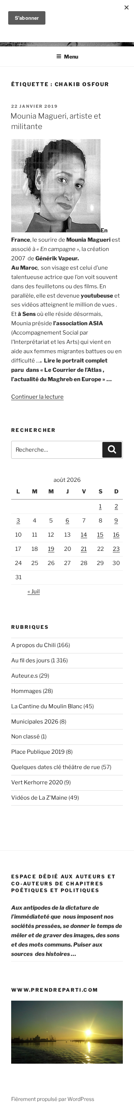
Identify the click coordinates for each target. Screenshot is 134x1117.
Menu (71, 56)
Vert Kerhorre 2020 (37, 782)
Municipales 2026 (34, 721)
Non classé (25, 736)
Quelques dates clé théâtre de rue (55, 767)
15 (100, 534)
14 (84, 534)
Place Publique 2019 (38, 752)
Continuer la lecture (37, 396)
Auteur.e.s (24, 675)
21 (84, 549)
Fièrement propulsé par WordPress (52, 1099)
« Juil (34, 591)
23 (116, 549)
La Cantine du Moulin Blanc (46, 706)
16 (116, 534)
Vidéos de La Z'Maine (39, 797)
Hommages (26, 691)
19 (51, 549)
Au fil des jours (30, 660)
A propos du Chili (33, 645)
